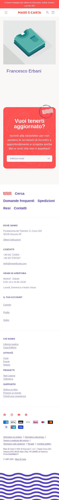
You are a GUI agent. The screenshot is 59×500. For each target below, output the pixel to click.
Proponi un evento (12, 393)
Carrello (7, 305)
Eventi (6, 361)
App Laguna (9, 375)
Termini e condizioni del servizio (16, 440)
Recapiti (31, 444)
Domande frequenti (18, 201)
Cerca (19, 193)
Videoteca (8, 379)
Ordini (6, 320)
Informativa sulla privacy (34, 437)
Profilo (6, 312)
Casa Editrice (9, 347)
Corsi (6, 358)
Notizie (6, 365)
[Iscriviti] (48, 158)
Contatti (20, 208)
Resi (7, 208)
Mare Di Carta (20, 459)
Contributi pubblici (44, 444)
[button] (6, 12)
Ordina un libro (10, 389)
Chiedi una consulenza (14, 396)
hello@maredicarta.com (14, 263)
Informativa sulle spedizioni (14, 444)
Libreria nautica (10, 344)
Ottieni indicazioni (12, 240)
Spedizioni (46, 201)
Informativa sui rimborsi (12, 437)
